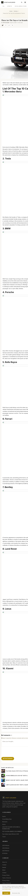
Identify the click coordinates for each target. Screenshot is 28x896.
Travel (3, 836)
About (3, 870)
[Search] (21, 2)
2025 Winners (5, 845)
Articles (16, 11)
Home (10, 11)
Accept (6, 893)
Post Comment (8, 758)
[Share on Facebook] (6, 25)
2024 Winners (5, 848)
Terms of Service (6, 878)
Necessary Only (16, 893)
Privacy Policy (6, 875)
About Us (4, 862)
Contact (4, 864)
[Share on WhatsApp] (9, 25)
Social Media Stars (21, 6)
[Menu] (25, 2)
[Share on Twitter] (2, 25)
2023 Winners (5, 850)
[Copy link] (12, 25)
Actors (4, 824)
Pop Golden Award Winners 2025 (10, 834)
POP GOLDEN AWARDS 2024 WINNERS (12, 831)
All (4, 6)
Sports (9, 6)
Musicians (4, 821)
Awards (4, 867)
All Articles (4, 853)
